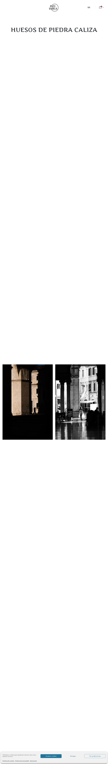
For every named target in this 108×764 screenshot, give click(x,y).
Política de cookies (8, 760)
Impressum (33, 760)
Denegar (73, 756)
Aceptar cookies (51, 756)
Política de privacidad (22, 760)
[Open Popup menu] (89, 7)
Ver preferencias (95, 756)
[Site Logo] (53, 7)
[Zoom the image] (28, 365)
